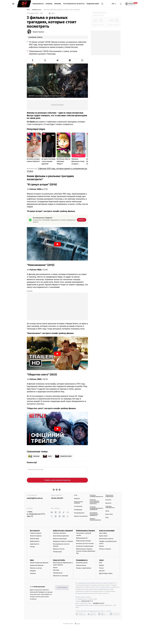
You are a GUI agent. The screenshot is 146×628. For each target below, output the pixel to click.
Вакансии (108, 503)
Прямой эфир (34, 538)
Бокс (100, 563)
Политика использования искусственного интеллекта (94, 501)
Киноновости (38, 4)
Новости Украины (36, 536)
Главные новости (35, 533)
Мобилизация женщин (83, 541)
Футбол (101, 565)
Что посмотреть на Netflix (74, 4)
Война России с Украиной (63, 530)
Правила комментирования (95, 519)
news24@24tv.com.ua (35, 498)
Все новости (35, 530)
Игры (107, 517)
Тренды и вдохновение (83, 568)
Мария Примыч (38, 32)
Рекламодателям (79, 513)
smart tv (103, 614)
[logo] (24, 3)
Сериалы (48, 4)
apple (92, 614)
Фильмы (57, 4)
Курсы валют (103, 536)
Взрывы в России (58, 549)
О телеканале (78, 506)
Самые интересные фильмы (39, 563)
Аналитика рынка (82, 563)
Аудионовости (34, 544)
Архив (107, 511)
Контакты (108, 499)
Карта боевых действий (61, 536)
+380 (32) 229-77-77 (87, 601)
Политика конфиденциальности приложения (96, 508)
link (51, 512)
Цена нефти (103, 533)
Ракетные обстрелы (59, 533)
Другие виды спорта (105, 573)
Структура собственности (110, 507)
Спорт (101, 560)
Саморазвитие (57, 573)
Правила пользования (81, 516)
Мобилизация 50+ (82, 538)
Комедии (33, 571)
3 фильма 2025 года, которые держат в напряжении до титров (57, 169)
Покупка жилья (81, 565)
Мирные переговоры (60, 538)
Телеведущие (78, 509)
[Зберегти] (82, 60)
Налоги (101, 546)
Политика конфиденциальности (96, 496)
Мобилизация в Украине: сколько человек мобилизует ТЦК (85, 551)
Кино (28, 9)
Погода (32, 546)
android (80, 614)
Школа (55, 567)
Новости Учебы (59, 560)
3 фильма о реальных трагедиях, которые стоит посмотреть (61, 9)
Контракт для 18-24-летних (85, 543)
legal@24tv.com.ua (98, 603)
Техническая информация (109, 496)
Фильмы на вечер (36, 568)
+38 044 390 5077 (57, 498)
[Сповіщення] (120, 3)
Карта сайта (109, 514)
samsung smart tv (114, 614)
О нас (75, 495)
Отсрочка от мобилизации (84, 546)
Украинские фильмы (37, 565)
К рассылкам (62, 587)
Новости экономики (106, 530)
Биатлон (102, 571)
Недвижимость (82, 560)
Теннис (101, 568)
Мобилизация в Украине (85, 530)
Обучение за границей (60, 576)
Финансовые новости (106, 538)
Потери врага (57, 551)
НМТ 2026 (56, 570)
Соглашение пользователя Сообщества (94, 514)
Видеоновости (34, 541)
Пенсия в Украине (105, 549)
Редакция (77, 498)
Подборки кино (93, 4)
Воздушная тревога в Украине (63, 541)
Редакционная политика (78, 502)
